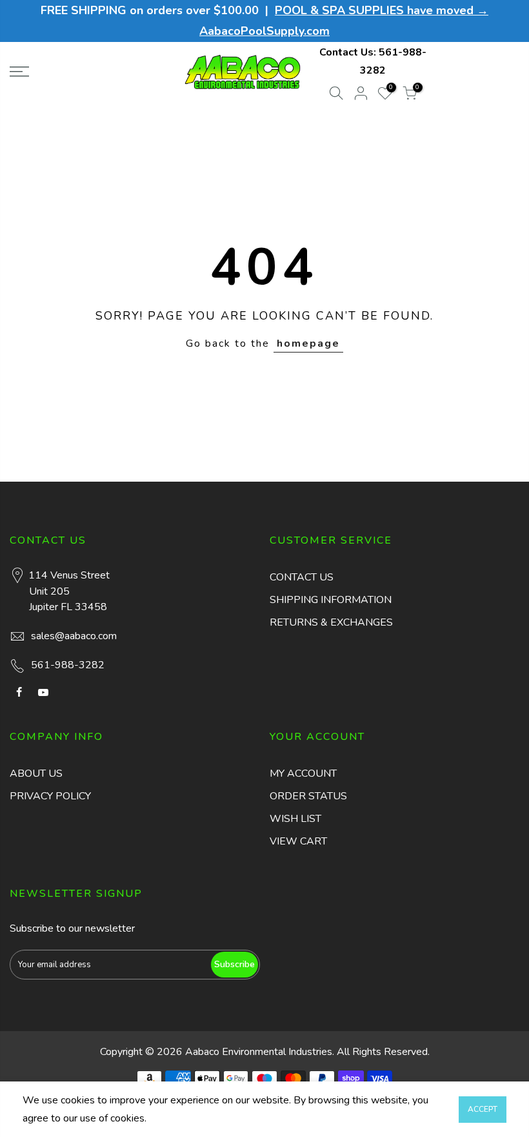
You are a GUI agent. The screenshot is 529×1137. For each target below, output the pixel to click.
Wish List (295, 819)
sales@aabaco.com (74, 636)
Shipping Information (331, 600)
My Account (303, 773)
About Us (36, 773)
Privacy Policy (50, 796)
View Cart (298, 841)
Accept (482, 1109)
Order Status (308, 796)
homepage (308, 343)
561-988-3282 (68, 665)
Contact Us (302, 577)
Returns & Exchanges (331, 622)
